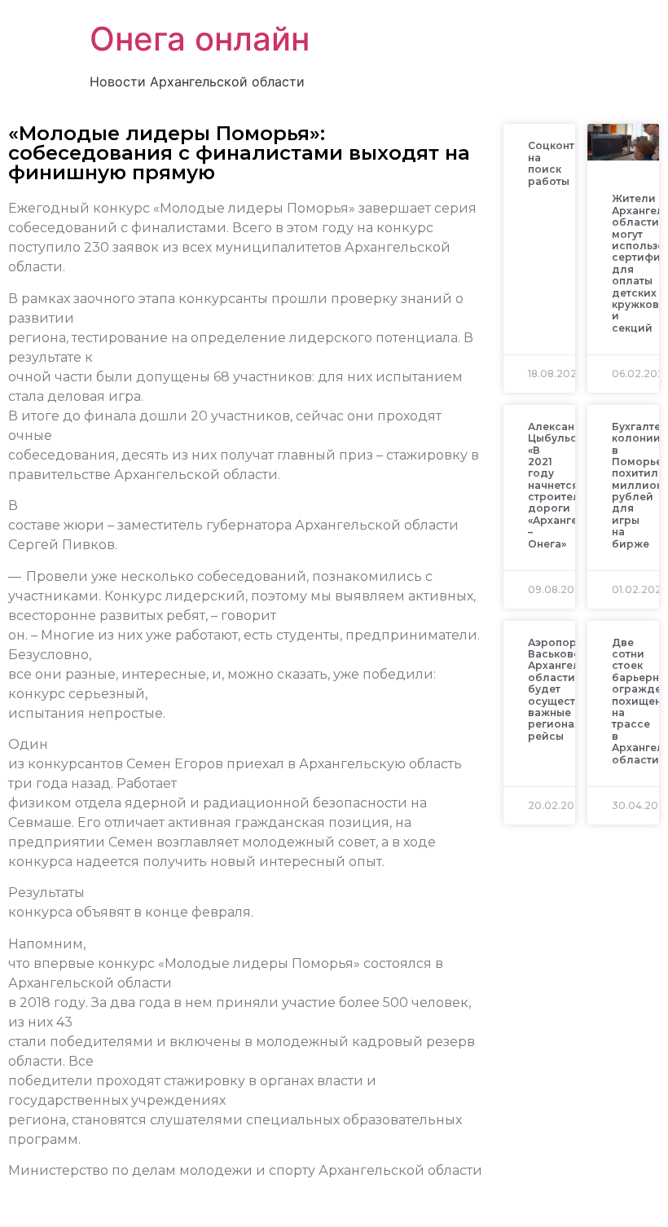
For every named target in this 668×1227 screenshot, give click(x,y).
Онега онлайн (200, 39)
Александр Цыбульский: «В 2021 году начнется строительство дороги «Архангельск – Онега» (569, 485)
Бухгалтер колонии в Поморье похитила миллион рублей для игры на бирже (640, 485)
